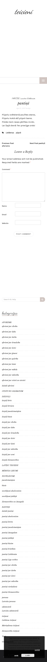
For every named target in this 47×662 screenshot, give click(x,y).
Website (5, 223)
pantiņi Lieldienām (28, 98)
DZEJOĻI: (6, 396)
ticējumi (5, 616)
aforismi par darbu (9, 337)
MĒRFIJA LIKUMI (10, 471)
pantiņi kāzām (7, 543)
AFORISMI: (7, 322)
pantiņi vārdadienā (9, 587)
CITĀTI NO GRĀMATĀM (12, 391)
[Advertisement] (23, 47)
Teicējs (28, 108)
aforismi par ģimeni (9, 353)
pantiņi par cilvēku (9, 565)
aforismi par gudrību (10, 359)
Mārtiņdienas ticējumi (10, 625)
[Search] (42, 299)
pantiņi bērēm (7, 522)
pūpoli (18, 132)
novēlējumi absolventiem (11, 491)
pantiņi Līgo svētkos (10, 560)
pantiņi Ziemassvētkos (10, 592)
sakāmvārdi (6, 607)
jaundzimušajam (8, 480)
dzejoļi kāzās (7, 417)
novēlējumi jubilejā (9, 496)
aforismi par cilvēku (9, 326)
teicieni (23, 11)
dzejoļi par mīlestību (10, 449)
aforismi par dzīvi (9, 348)
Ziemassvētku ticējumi (10, 631)
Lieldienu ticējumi (9, 620)
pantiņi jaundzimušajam (11, 527)
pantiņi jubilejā (8, 538)
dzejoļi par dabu (8, 427)
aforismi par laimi (9, 364)
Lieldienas (10, 132)
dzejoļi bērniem (8, 406)
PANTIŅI (16, 98)
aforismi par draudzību (11, 342)
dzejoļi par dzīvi (8, 438)
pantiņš (37, 143)
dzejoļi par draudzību (10, 433)
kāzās (4, 485)
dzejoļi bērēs (7, 400)
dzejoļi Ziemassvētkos (10, 460)
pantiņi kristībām (8, 549)
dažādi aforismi (8, 386)
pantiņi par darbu (9, 570)
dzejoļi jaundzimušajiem (11, 411)
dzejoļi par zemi (8, 454)
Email (4, 215)
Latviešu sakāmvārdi (10, 611)
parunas (5, 597)
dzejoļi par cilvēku (9, 422)
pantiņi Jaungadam (9, 533)
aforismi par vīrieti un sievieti (13, 380)
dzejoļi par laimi (8, 444)
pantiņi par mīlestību (10, 581)
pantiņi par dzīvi (8, 576)
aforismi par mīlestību (10, 375)
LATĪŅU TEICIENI (10, 465)
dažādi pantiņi (7, 511)
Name (4, 206)
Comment (6, 169)
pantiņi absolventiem (10, 516)
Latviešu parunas (9, 601)
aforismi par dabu (9, 332)
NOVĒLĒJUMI (8, 476)
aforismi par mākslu (9, 369)
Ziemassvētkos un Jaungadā (13, 502)
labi (27, 655)
